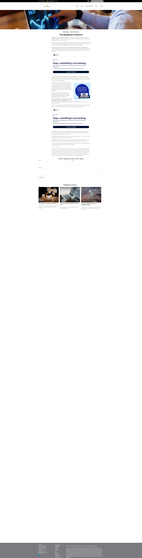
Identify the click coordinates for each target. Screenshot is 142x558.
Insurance (57, 550)
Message (40, 167)
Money (56, 552)
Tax (55, 551)
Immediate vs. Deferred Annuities (48, 203)
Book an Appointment (98, 1)
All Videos (57, 556)
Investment (57, 547)
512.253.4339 (43, 1)
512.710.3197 (44, 546)
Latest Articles (58, 555)
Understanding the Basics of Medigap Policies (89, 204)
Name (40, 160)
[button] (77, 6)
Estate (56, 548)
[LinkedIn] (88, 1)
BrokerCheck (94, 545)
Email (73, 160)
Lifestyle (56, 553)
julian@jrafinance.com (52, 1)
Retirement (57, 546)
